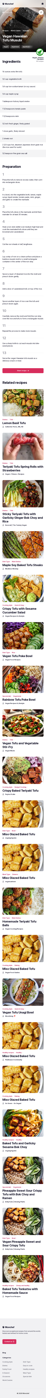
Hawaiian (26, 31)
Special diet (6, 696)
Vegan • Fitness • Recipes (14, 474)
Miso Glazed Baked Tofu (18, 834)
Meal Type (6, 874)
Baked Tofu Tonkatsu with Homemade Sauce (20, 1291)
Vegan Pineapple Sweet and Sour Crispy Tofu (21, 1243)
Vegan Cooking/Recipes (14, 929)
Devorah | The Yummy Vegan (16, 525)
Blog (4, 1353)
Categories (6, 1358)
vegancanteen (10, 881)
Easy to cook (27, 1366)
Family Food (6, 1369)
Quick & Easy (19, 605)
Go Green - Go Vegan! (13, 1103)
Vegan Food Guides (12, 972)
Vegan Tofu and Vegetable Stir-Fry (20, 745)
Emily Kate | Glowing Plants (15, 1202)
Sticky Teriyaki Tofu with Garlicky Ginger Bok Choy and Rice (22, 517)
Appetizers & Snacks (30, 47)
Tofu (11, 419)
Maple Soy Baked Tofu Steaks (22, 565)
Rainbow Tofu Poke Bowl (18, 699)
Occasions (6, 1376)
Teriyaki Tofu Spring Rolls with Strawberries (22, 468)
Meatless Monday (11, 569)
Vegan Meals (10, 751)
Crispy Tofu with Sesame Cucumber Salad (19, 610)
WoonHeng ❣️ (10, 1016)
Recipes (5, 31)
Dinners (15, 874)
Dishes (4, 419)
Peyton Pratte (10, 794)
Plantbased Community (13, 1060)
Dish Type (6, 561)
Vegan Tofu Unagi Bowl (18, 1012)
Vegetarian (15, 47)
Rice (13, 652)
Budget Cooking (20, 787)
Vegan (6, 47)
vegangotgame (10, 838)
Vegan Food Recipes (12, 660)
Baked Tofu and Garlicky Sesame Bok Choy (19, 1145)
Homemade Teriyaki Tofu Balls (19, 923)
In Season (6, 1373)
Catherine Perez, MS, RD (14, 427)
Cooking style (7, 605)
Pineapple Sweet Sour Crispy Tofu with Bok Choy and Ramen (22, 1194)
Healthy (19, 1052)
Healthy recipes (8, 1052)
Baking (17, 965)
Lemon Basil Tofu (14, 423)
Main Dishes (16, 561)
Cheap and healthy (22, 1285)
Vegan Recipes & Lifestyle (15, 616)
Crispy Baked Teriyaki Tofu (20, 790)
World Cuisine (16, 31)
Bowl (13, 831)
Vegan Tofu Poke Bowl (17, 656)
